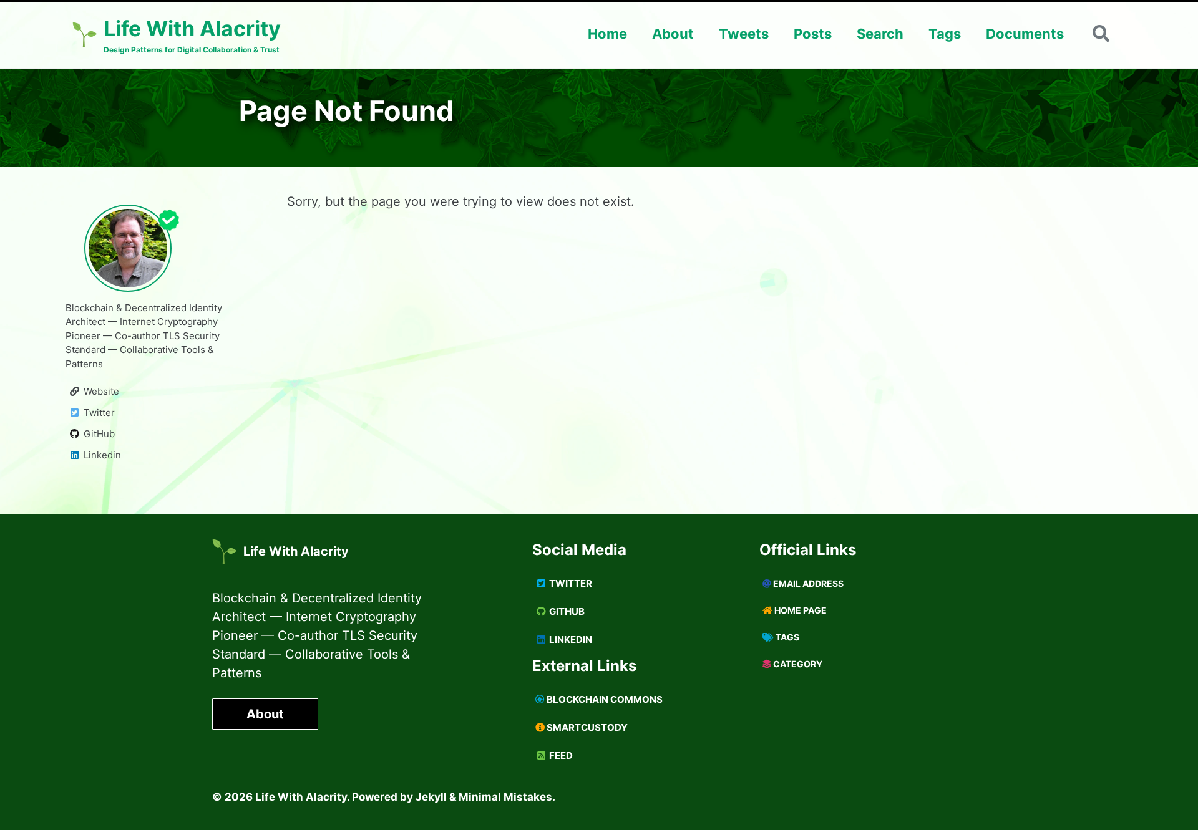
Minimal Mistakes (505, 797)
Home (607, 34)
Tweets (744, 34)
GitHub (566, 611)
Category (796, 664)
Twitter (569, 583)
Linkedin (569, 639)
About (673, 34)
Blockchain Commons (604, 699)
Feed (560, 755)
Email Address (807, 583)
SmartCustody (586, 727)
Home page (799, 610)
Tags (944, 34)
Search (880, 34)
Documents (1025, 34)
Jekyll (431, 797)
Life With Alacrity (296, 551)
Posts (813, 34)
